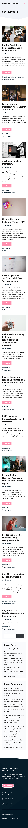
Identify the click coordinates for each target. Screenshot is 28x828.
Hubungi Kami (8, 785)
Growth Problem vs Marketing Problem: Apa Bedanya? (14, 709)
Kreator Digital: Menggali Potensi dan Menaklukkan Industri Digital (13, 479)
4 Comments (8, 450)
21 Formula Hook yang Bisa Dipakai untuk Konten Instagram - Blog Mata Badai (14, 717)
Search (6, 633)
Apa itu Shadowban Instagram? (11, 162)
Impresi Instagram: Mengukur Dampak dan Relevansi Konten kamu (13, 380)
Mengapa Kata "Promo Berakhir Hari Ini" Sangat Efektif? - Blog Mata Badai (14, 742)
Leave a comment (9, 79)
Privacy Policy (5, 818)
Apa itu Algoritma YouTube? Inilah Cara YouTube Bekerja (12, 278)
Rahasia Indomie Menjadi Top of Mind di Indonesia (14, 693)
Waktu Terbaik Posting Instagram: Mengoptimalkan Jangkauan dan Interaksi (13, 340)
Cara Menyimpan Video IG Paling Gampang (13, 575)
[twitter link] (7, 804)
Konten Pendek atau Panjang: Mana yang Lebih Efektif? (12, 48)
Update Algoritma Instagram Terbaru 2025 (13, 220)
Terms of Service (16, 818)
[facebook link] (11, 804)
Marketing (13, 77)
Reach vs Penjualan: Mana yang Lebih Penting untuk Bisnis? (12, 733)
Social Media (20, 77)
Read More (7, 72)
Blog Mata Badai (10, 3)
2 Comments (8, 251)
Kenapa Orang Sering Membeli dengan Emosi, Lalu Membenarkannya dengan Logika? (14, 669)
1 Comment (7, 136)
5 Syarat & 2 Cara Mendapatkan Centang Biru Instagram (13, 613)
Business (6, 77)
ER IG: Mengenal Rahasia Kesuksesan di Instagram (13, 419)
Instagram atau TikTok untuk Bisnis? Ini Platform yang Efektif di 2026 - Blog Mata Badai (14, 729)
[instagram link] (3, 804)
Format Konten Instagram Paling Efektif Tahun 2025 (14, 107)
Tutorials (6, 601)
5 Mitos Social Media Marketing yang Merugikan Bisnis (12, 537)
